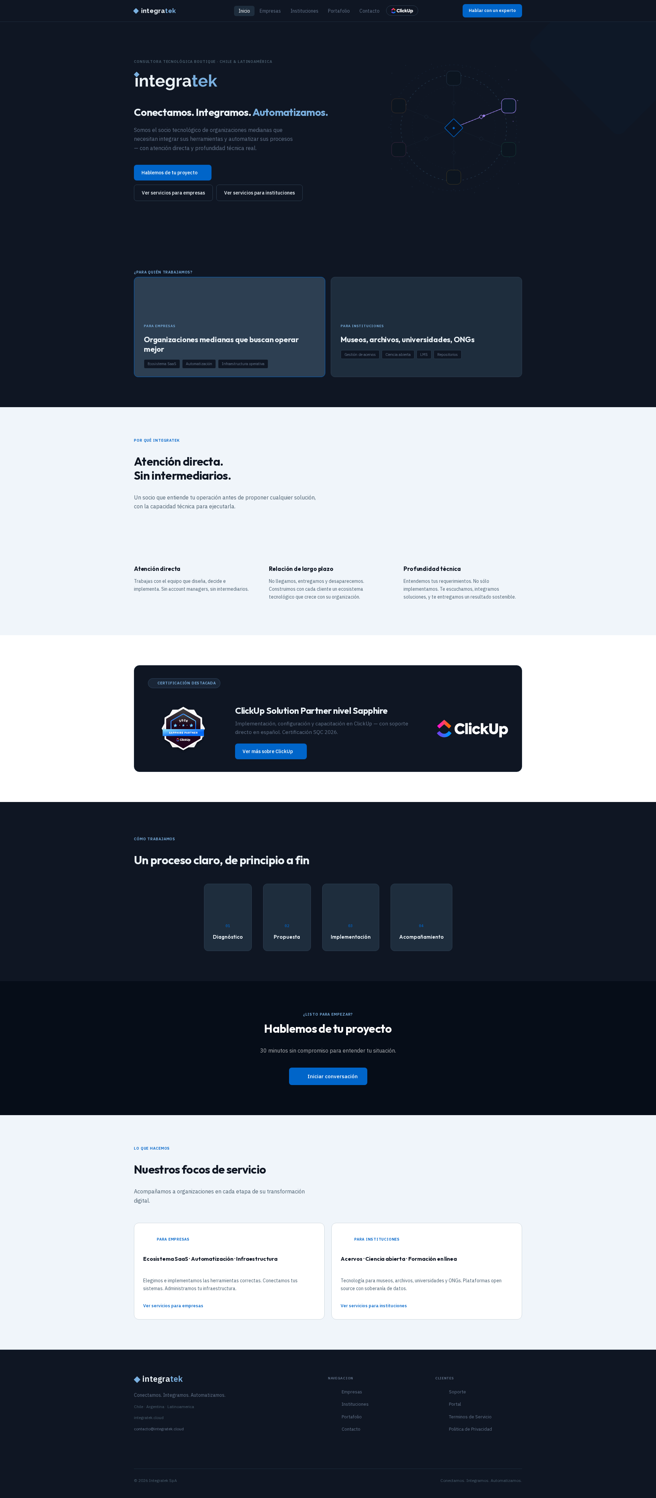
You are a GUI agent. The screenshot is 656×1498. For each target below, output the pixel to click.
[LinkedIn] (137, 1445)
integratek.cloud (149, 1417)
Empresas (270, 11)
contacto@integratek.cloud (159, 1428)
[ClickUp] (402, 10)
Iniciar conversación (333, 1076)
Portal (455, 1404)
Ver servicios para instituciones (259, 193)
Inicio (244, 11)
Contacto (369, 11)
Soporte (457, 1392)
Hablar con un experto (492, 10)
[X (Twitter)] (159, 1445)
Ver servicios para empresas (173, 193)
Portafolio (339, 11)
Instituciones (304, 11)
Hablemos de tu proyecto (169, 173)
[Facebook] (171, 1445)
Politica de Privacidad (470, 1429)
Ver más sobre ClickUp (268, 751)
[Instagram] (148, 1445)
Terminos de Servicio (470, 1417)
